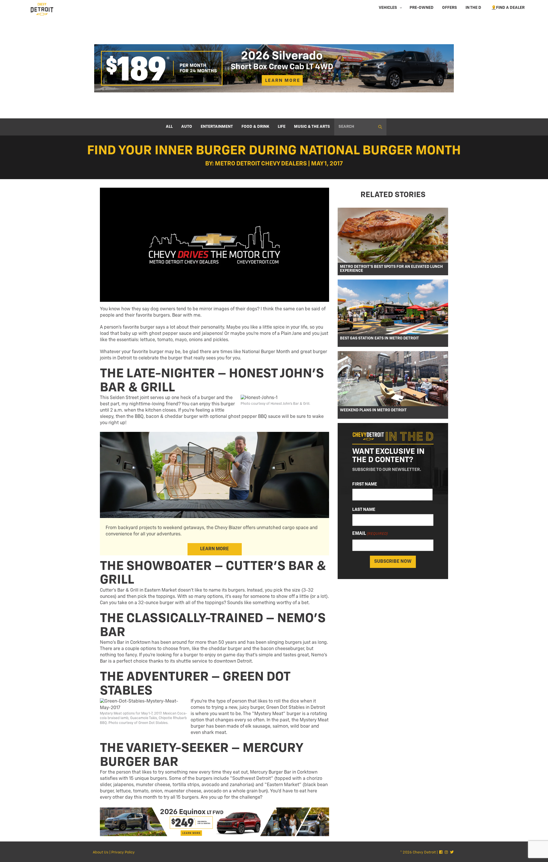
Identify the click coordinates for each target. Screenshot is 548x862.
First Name (364, 484)
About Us (100, 852)
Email (370, 533)
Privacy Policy (123, 852)
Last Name (363, 509)
